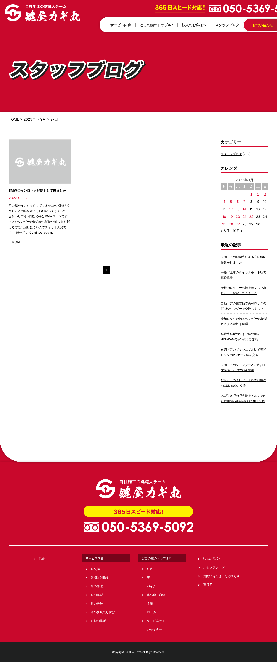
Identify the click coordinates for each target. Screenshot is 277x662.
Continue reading (41, 232)
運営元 (207, 584)
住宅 (150, 569)
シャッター (154, 629)
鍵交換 (95, 569)
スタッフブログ (231, 154)
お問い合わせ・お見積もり (221, 576)
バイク (151, 586)
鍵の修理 (97, 586)
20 (238, 216)
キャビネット (156, 620)
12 (231, 209)
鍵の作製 (97, 595)
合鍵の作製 (98, 620)
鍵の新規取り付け (103, 612)
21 (244, 216)
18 (224, 216)
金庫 (150, 603)
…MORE (15, 242)
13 (238, 209)
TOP (42, 558)
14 (244, 209)
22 (251, 216)
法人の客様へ (212, 558)
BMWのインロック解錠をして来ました (37, 190)
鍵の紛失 (97, 603)
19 (231, 216)
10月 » (238, 231)
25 (224, 224)
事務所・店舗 (156, 595)
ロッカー (153, 612)
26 (231, 224)
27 (238, 224)
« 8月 (225, 231)
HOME (14, 119)
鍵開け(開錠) (99, 577)
